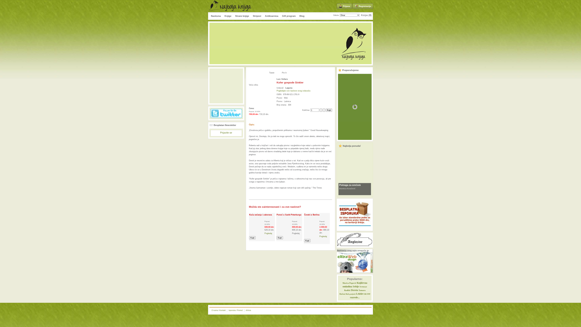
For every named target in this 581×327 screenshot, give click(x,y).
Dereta (354, 290)
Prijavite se (226, 132)
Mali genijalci (351, 294)
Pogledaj (268, 233)
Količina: (306, 110)
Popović (349, 283)
